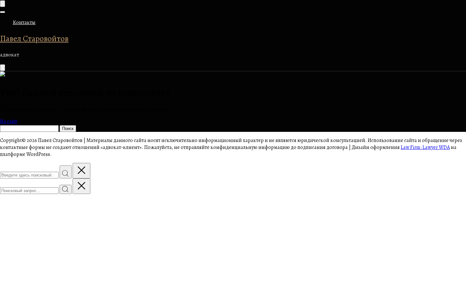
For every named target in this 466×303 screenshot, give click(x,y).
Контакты (24, 22)
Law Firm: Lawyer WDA (425, 147)
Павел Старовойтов (34, 38)
